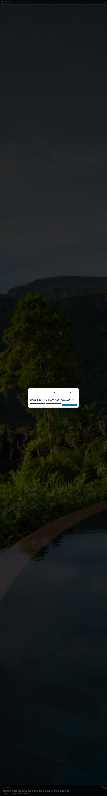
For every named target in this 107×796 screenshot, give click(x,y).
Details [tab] (53, 392)
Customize (53, 404)
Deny (38, 404)
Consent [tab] (36, 392)
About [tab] (70, 392)
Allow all (69, 404)
